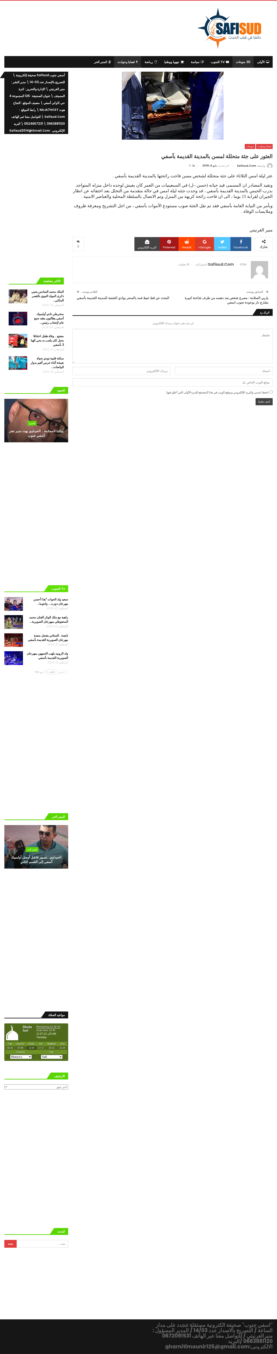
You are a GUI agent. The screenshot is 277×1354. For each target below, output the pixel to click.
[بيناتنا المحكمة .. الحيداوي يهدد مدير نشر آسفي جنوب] (36, 421)
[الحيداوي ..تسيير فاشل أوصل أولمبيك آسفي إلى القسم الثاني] (36, 847)
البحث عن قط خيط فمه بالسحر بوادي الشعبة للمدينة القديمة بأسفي (123, 298)
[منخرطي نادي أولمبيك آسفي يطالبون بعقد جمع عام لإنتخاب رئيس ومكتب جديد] (18, 319)
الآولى (261, 62)
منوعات (240, 62)
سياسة (195, 62)
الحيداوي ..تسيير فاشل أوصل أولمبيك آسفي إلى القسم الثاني (36, 859)
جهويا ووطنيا (171, 62)
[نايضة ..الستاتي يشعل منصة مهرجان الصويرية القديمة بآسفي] (13, 640)
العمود (32, 423)
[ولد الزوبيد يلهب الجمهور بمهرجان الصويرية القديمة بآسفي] (13, 658)
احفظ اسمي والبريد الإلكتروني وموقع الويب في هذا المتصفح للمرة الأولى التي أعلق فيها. (217, 392)
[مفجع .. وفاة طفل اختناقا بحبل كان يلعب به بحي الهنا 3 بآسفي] (18, 341)
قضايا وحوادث (126, 62)
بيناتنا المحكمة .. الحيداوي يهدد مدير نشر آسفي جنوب (36, 433)
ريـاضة (149, 62)
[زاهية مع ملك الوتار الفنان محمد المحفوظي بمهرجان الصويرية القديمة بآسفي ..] (13, 622)
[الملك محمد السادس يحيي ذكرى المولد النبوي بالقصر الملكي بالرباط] (18, 296)
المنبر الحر (100, 62)
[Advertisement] (103, 27)
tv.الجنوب (218, 62)
